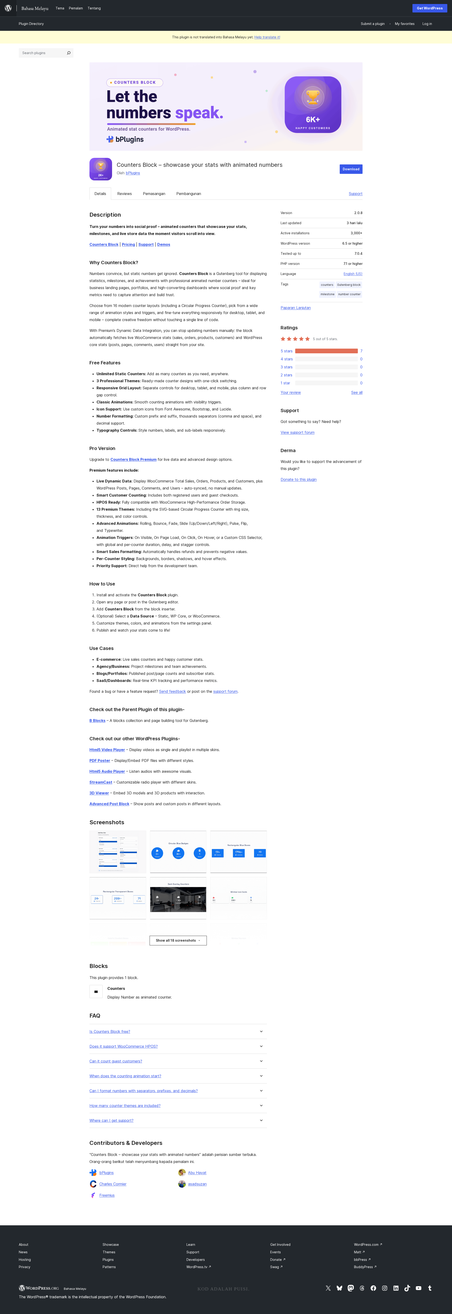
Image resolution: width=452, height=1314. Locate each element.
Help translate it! (267, 37)
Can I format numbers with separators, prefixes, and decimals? (143, 1091)
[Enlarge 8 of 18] (200, 929)
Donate (278, 1260)
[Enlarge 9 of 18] (260, 929)
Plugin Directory (31, 24)
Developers (195, 1260)
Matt (359, 1252)
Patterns (109, 1267)
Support (356, 193)
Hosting (25, 1260)
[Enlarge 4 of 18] (139, 883)
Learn (190, 1244)
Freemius (107, 1195)
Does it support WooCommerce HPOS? (123, 1046)
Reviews (124, 193)
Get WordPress (430, 8)
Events (275, 1252)
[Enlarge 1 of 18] (139, 837)
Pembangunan (188, 193)
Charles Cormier (112, 1184)
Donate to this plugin (299, 479)
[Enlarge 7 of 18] (139, 929)
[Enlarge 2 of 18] (200, 837)
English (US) (353, 274)
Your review (291, 392)
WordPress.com (368, 1244)
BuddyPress (365, 1267)
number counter (349, 294)
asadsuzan (197, 1184)
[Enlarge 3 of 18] (260, 837)
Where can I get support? (111, 1120)
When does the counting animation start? (125, 1076)
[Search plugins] (68, 53)
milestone (328, 294)
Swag (276, 1267)
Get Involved (280, 1244)
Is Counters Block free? (109, 1031)
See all (357, 392)
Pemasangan (154, 193)
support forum (225, 691)
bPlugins (133, 173)
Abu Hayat (197, 1172)
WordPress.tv (198, 1267)
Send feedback (172, 691)
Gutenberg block (349, 285)
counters (327, 285)
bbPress (362, 1260)
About (23, 1244)
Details (100, 193)
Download (351, 169)
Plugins (108, 1260)
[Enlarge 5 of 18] (200, 883)
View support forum (298, 432)
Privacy (24, 1267)
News (23, 1252)
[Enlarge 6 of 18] (260, 883)
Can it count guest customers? (115, 1061)
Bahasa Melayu (75, 1288)
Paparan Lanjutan (296, 307)
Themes (109, 1252)
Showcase (111, 1244)
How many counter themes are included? (125, 1105)
